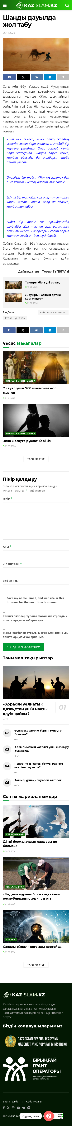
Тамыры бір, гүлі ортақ (42, 282)
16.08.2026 (32, 287)
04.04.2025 (10, 398)
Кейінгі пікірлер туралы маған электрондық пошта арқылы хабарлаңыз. (35, 618)
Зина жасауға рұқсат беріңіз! (27, 441)
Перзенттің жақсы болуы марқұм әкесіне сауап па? (38, 765)
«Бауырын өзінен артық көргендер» (43, 296)
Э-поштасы (12, 564)
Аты (7, 546)
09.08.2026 (32, 303)
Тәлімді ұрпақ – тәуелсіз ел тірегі (38, 780)
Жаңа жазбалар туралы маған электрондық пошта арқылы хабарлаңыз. (35, 635)
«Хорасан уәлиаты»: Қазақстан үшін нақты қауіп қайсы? (25, 709)
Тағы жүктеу (36, 458)
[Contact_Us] (49, 1116)
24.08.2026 (10, 851)
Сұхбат (11, 939)
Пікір (7, 498)
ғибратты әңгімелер (53, 312)
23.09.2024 (10, 446)
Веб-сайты (10, 581)
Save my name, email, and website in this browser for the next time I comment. (35, 600)
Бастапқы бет (11, 1101)
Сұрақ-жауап (15, 834)
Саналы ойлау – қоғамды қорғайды (32, 947)
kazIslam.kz (17, 1115)
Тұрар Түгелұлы (15, 318)
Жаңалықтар (15, 886)
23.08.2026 (10, 952)
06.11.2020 (9, 32)
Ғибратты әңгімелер (20, 380)
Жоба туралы (34, 1101)
